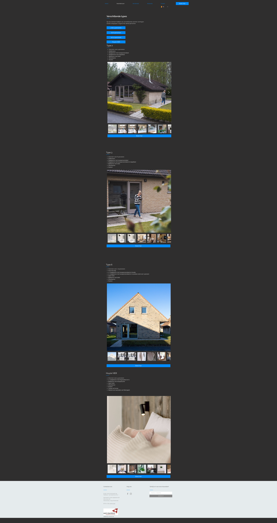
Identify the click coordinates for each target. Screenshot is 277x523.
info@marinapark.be (112, 493)
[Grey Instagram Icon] (131, 494)
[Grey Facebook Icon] (127, 494)
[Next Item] (169, 92)
